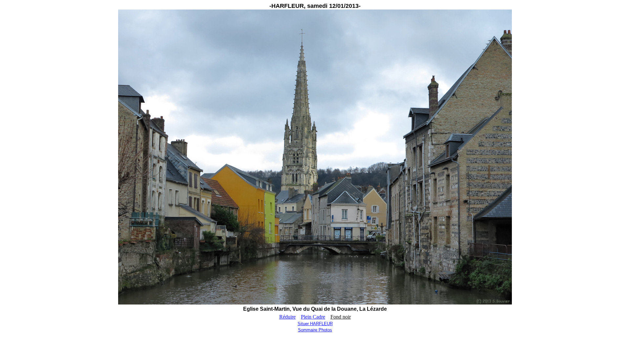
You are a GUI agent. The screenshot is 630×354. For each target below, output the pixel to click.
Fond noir (340, 317)
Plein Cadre (313, 317)
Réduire (287, 317)
